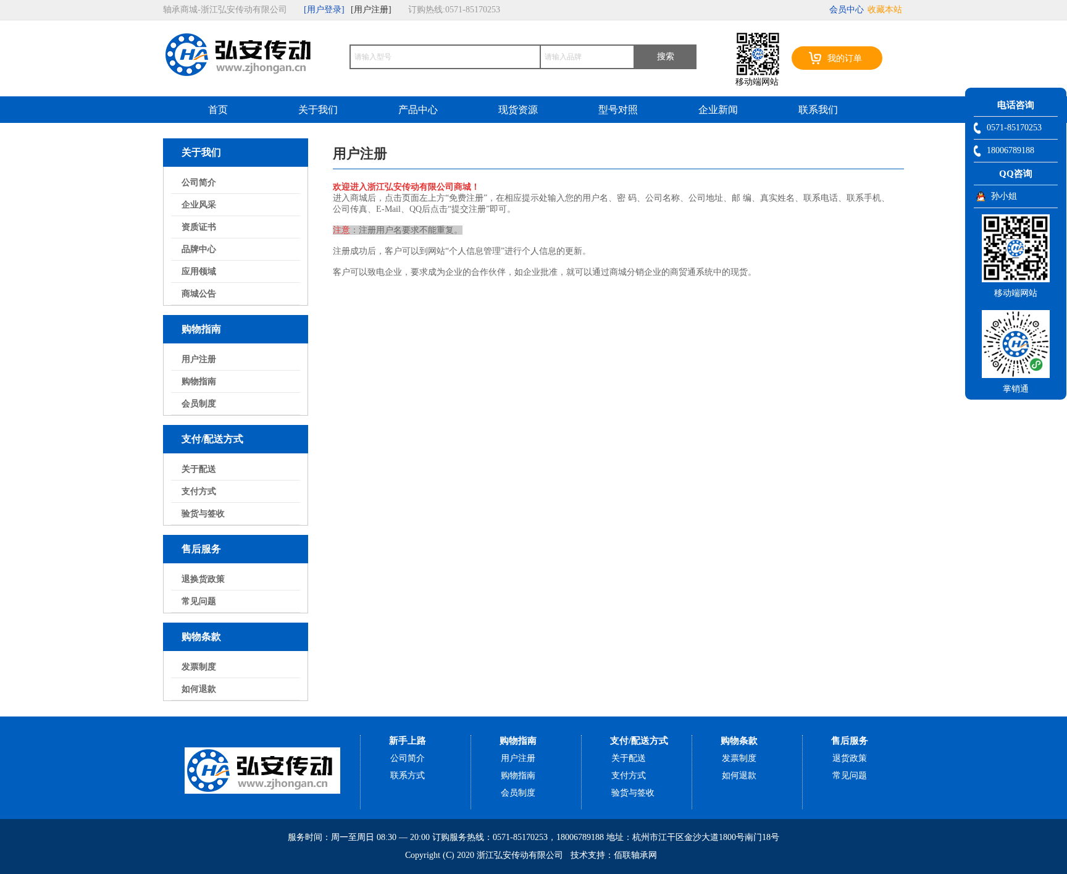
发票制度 (199, 666)
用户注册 (199, 359)
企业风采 (199, 204)
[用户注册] (371, 9)
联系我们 (818, 109)
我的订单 (844, 58)
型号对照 (618, 109)
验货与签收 (203, 513)
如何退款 (199, 689)
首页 (218, 109)
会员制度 (199, 403)
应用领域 (199, 271)
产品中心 (418, 109)
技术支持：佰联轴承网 (614, 855)
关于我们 (318, 109)
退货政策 (849, 758)
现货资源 (518, 109)
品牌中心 (199, 249)
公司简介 (199, 182)
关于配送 (199, 469)
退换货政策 (203, 579)
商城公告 (199, 293)
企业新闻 (718, 109)
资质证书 (199, 227)
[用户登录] (324, 9)
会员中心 (846, 9)
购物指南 (199, 381)
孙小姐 (1004, 196)
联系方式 (407, 775)
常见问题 (199, 601)
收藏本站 (885, 9)
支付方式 (199, 491)
